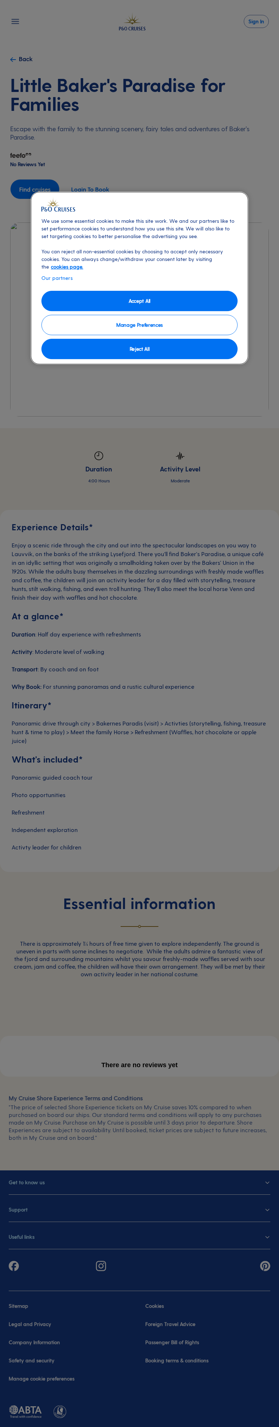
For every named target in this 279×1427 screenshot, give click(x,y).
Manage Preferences (139, 325)
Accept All (139, 301)
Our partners (57, 278)
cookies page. (67, 267)
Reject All (140, 349)
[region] (139, 278)
